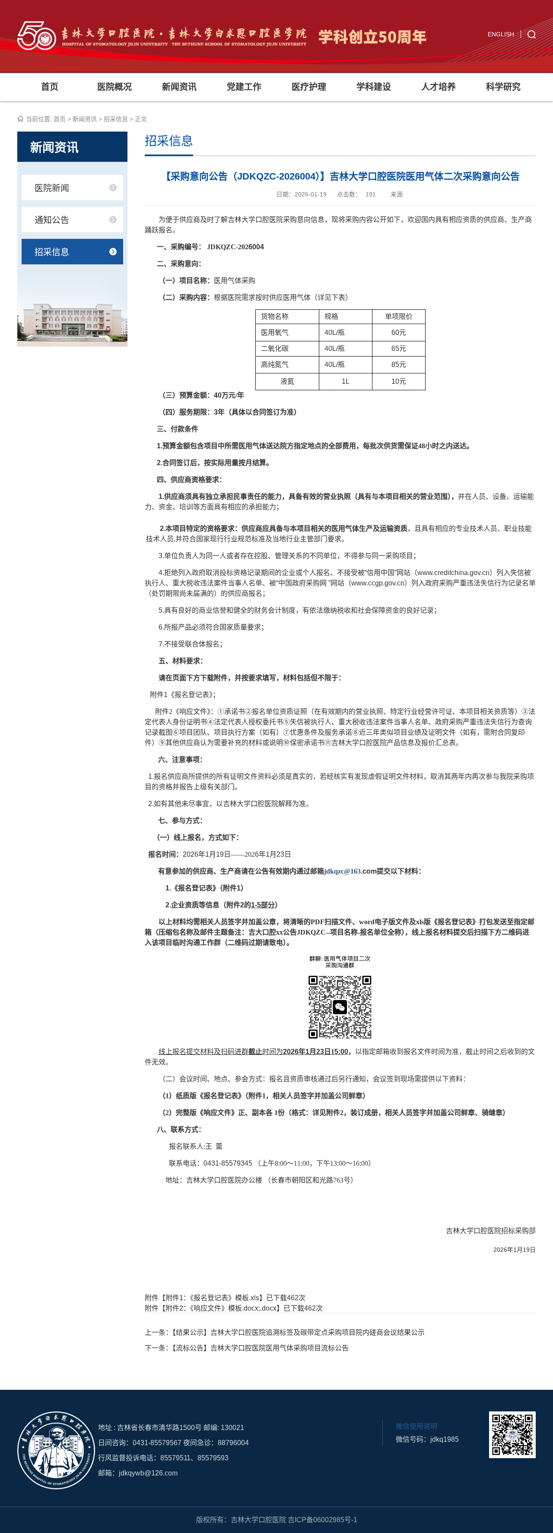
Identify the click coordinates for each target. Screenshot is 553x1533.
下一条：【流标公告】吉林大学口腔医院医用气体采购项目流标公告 (247, 1348)
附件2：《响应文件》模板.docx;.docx (220, 1308)
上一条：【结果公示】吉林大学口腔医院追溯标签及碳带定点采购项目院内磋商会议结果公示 (285, 1332)
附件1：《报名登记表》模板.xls (212, 1298)
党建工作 (244, 87)
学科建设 (373, 87)
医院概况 (114, 87)
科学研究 (503, 87)
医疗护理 (309, 87)
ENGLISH (501, 34)
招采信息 (116, 119)
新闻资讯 (179, 87)
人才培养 (438, 87)
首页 (49, 87)
